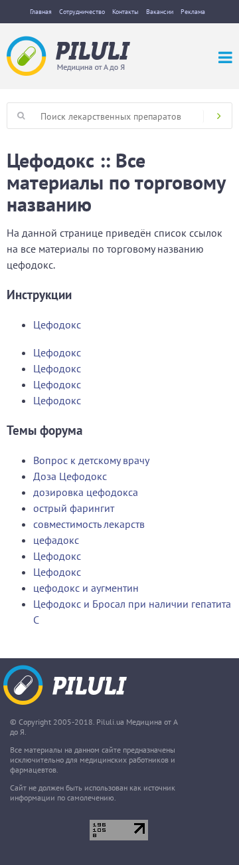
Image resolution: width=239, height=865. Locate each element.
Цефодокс (57, 324)
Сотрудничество (82, 11)
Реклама (193, 11)
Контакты (125, 11)
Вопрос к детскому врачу (91, 460)
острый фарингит (73, 508)
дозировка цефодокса (85, 492)
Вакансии (159, 11)
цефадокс (56, 540)
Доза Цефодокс (70, 476)
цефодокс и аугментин (86, 587)
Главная (41, 11)
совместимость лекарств (89, 524)
